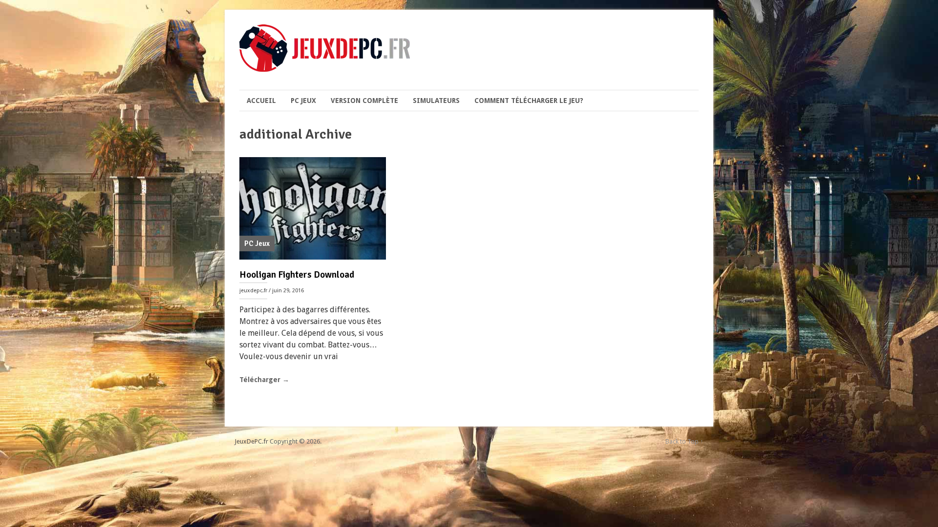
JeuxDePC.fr (251, 441)
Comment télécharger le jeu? (528, 100)
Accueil (261, 100)
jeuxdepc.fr (253, 290)
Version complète (364, 100)
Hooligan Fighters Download (296, 275)
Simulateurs (436, 100)
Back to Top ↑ (684, 441)
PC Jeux (303, 100)
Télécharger (264, 380)
